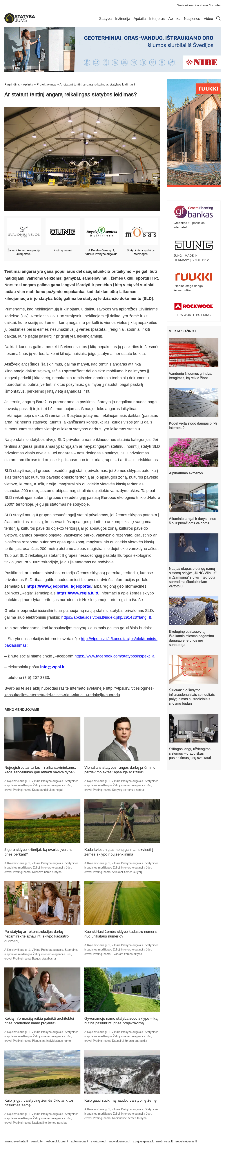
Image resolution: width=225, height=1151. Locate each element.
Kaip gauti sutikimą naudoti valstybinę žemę (120, 1100)
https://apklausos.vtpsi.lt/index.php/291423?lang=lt (106, 617)
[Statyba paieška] (218, 19)
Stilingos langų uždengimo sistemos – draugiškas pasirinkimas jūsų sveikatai (190, 753)
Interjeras (157, 19)
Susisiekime (185, 5)
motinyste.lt (164, 1141)
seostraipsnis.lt (186, 1141)
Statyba (105, 19)
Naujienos (192, 19)
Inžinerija (122, 19)
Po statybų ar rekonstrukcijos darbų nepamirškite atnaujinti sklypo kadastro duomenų (36, 936)
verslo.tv (37, 1141)
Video (208, 19)
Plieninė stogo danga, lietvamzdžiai (189, 288)
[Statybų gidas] (19, 22)
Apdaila (140, 19)
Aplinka (174, 19)
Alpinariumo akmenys (186, 473)
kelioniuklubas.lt (56, 1141)
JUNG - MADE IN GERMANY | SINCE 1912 (191, 258)
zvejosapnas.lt (143, 1141)
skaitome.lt (98, 1141)
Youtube (215, 5)
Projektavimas (46, 84)
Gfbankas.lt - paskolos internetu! (189, 225)
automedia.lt (79, 1141)
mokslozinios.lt (119, 1141)
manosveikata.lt (16, 1141)
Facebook (201, 5)
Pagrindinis (12, 84)
